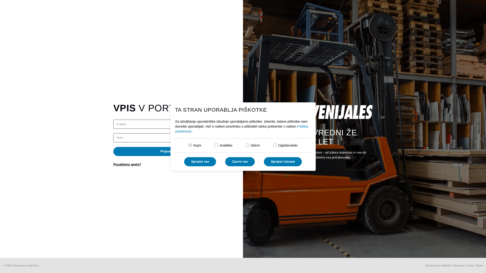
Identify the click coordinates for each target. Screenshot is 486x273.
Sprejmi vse (200, 161)
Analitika (225, 145)
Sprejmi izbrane (283, 161)
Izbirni (255, 145)
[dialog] (243, 136)
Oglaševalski (287, 145)
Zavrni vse (240, 161)
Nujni (197, 145)
